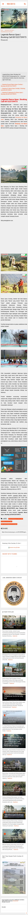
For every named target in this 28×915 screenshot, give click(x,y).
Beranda (4, 907)
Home (2, 30)
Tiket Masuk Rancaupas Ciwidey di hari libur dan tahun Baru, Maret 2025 (14, 720)
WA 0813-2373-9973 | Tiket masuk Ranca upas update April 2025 (13, 767)
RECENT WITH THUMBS (9, 554)
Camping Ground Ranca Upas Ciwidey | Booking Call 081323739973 (12, 85)
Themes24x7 (15, 900)
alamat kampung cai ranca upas (7, 31)
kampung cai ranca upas (9, 30)
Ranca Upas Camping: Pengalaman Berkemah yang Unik (13, 696)
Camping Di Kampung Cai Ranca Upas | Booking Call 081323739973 (12, 93)
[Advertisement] (14, 57)
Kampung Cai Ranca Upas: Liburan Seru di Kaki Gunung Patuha (13, 838)
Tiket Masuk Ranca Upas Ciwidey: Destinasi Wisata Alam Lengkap (12, 625)
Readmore (15, 636)
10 (4, 833)
